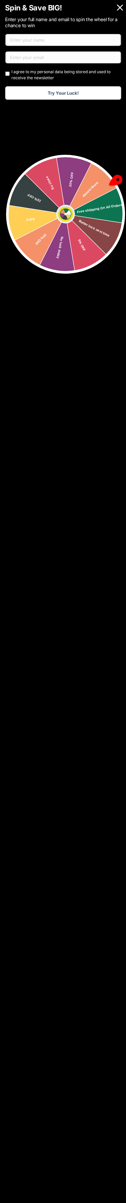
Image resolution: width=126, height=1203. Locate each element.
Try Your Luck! (63, 93)
